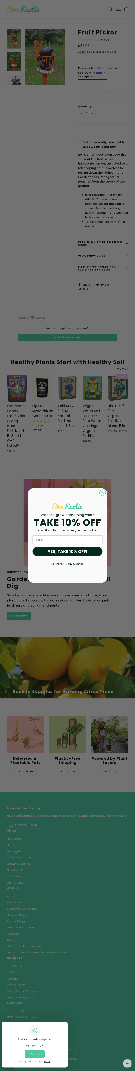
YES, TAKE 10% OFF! (68, 551)
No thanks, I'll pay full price (67, 564)
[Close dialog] (102, 493)
